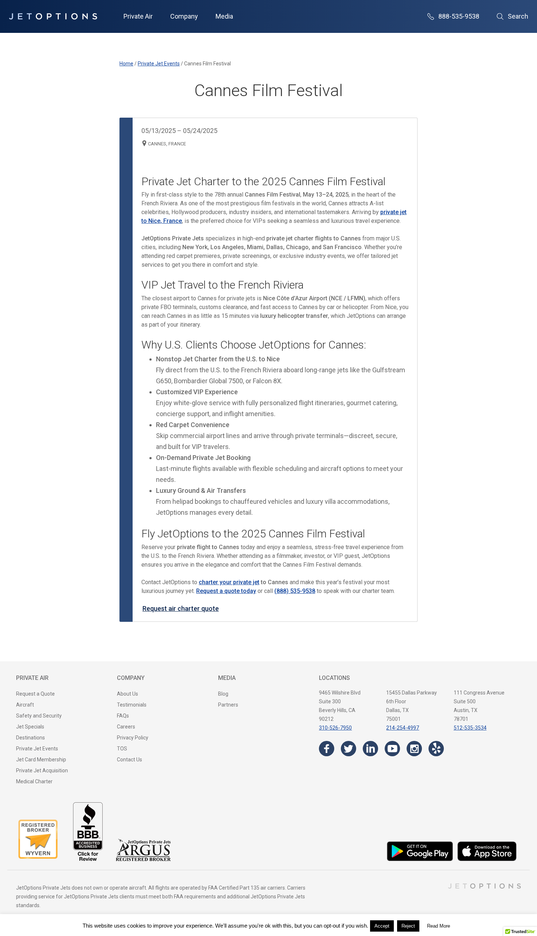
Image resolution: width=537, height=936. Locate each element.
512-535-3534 (470, 728)
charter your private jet (229, 582)
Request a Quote (35, 694)
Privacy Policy (132, 738)
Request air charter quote (180, 608)
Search (518, 16)
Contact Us (129, 759)
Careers (126, 727)
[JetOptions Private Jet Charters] (53, 16)
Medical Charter (34, 781)
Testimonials (131, 705)
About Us (127, 694)
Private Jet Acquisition (42, 770)
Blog (223, 694)
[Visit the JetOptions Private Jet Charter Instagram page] (414, 748)
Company (184, 16)
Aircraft (25, 705)
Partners (228, 705)
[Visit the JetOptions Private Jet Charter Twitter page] (348, 748)
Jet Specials (30, 727)
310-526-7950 (335, 728)
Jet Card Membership (41, 759)
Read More (438, 926)
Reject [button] (408, 926)
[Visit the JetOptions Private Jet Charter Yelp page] (436, 748)
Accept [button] (381, 926)
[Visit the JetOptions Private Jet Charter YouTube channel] (392, 748)
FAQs (123, 716)
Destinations (30, 738)
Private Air (138, 16)
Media (224, 16)
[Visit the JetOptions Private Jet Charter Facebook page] (326, 748)
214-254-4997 (402, 728)
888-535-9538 (458, 16)
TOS (122, 749)
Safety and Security (39, 716)
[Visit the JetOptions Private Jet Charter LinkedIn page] (370, 748)
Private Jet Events (37, 749)
